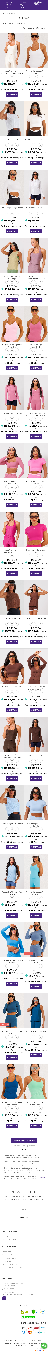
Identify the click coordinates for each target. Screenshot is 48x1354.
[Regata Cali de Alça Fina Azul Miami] (36, 871)
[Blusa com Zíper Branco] (36, 187)
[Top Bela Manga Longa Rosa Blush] (12, 460)
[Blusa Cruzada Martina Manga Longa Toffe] (36, 666)
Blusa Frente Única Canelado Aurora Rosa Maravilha (12, 552)
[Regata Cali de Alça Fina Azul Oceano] (12, 1081)
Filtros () (22, 23)
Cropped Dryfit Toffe (12, 618)
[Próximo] (21, 50)
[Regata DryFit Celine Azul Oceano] (36, 1010)
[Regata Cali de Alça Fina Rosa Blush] (36, 324)
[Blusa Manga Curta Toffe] (12, 666)
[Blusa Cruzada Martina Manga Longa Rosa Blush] (36, 392)
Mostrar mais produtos (24, 1140)
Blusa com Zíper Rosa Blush (12, 413)
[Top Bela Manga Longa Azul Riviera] (12, 939)
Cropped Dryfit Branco (12, 139)
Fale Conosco (7, 1271)
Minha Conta (7, 1252)
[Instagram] (4, 1298)
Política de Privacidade (11, 1255)
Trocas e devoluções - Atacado (14, 1268)
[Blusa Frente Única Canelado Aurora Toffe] (12, 734)
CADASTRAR (24, 1218)
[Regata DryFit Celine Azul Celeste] (12, 871)
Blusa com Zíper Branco (36, 208)
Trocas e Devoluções (10, 1264)
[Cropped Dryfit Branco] (12, 118)
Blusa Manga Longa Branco (12, 208)
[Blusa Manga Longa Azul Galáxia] (12, 1010)
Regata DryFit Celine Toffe (35, 618)
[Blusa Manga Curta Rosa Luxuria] (36, 529)
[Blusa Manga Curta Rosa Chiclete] (36, 460)
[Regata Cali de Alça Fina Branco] (36, 50)
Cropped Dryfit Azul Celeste (12, 824)
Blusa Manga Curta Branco (36, 139)
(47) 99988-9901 (9, 1286)
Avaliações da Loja (9, 1239)
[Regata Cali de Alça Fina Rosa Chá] (12, 324)
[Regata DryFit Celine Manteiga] (12, 255)
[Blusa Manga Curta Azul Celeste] (36, 802)
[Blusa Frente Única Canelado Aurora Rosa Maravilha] (12, 529)
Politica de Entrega (9, 1258)
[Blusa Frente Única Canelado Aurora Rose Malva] (36, 255)
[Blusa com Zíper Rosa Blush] (12, 392)
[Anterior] (3, 50)
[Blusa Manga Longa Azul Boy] (36, 939)
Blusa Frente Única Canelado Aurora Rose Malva (36, 278)
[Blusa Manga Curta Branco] (36, 118)
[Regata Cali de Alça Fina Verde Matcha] (36, 1081)
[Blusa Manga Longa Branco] (12, 187)
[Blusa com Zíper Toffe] (36, 734)
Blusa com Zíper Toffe (36, 755)
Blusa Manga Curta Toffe (12, 687)
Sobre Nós (6, 1236)
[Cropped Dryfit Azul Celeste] (12, 802)
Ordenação (28, 28)
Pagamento (6, 1261)
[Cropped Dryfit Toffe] (12, 597)
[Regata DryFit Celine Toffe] (36, 597)
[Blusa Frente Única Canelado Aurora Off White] (12, 50)
